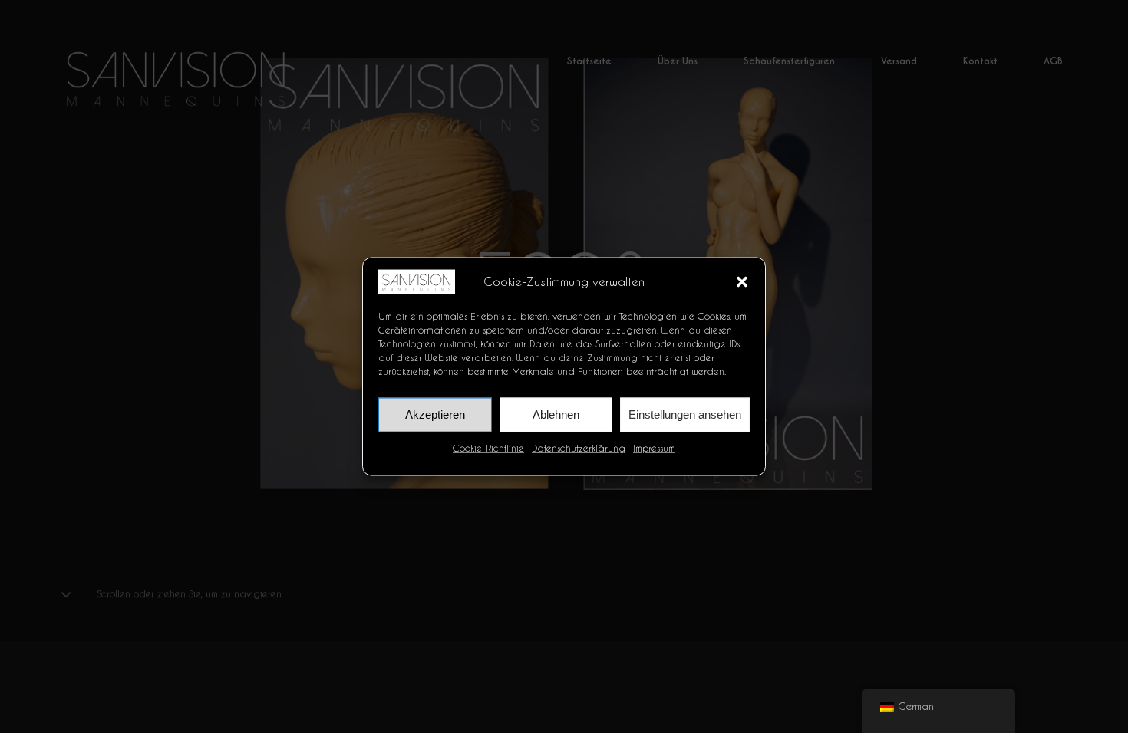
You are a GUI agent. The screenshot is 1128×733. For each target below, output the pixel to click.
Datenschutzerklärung (578, 447)
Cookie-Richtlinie (488, 447)
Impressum (654, 447)
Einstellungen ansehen (684, 414)
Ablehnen (556, 414)
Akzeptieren (435, 414)
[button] (742, 281)
